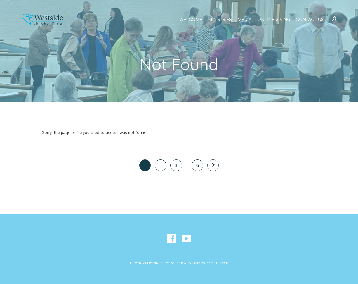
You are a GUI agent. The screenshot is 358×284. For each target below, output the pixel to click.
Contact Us (310, 20)
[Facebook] (171, 238)
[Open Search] (334, 19)
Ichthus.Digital (217, 263)
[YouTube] (186, 238)
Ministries (220, 20)
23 (197, 165)
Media (244, 20)
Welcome (191, 20)
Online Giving (273, 20)
